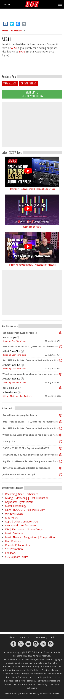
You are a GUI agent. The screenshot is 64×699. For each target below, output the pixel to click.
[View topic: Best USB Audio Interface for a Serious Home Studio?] (60, 360)
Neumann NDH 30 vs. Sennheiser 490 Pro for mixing (31, 454)
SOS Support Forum (16, 557)
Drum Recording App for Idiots (19, 332)
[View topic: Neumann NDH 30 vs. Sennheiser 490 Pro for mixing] (60, 454)
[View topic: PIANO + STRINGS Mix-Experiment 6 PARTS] (60, 448)
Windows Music (14, 513)
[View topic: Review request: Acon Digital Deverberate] (60, 468)
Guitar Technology (15, 505)
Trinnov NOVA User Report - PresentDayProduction (32, 264)
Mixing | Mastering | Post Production (17, 396)
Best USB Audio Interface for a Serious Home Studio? (31, 360)
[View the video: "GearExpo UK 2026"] (32, 209)
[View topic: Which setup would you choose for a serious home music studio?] (60, 374)
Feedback (10, 553)
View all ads (9, 83)
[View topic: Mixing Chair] (60, 441)
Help (52, 637)
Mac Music (11, 517)
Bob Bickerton (9, 392)
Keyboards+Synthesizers (19, 502)
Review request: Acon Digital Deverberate (26, 467)
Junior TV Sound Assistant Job (19, 474)
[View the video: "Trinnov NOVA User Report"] (32, 247)
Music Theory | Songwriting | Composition (30, 537)
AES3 (14, 48)
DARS (22, 51)
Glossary (17, 30)
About (12, 637)
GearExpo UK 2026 (32, 226)
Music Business (14, 533)
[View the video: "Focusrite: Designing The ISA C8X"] (32, 172)
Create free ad (28, 83)
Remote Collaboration (18, 545)
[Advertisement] (32, 124)
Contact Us (24, 637)
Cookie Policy (40, 637)
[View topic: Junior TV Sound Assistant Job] (60, 474)
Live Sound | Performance (20, 525)
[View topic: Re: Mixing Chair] (60, 387)
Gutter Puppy (9, 337)
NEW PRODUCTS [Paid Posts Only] (25, 509)
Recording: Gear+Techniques (14, 341)
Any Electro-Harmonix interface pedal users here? (30, 461)
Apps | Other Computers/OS (21, 521)
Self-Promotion (14, 549)
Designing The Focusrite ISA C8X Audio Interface (32, 189)
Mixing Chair (9, 441)
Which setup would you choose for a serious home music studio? (31, 374)
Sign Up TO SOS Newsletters (32, 94)
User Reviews (13, 541)
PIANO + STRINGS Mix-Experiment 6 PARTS (25, 448)
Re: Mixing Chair (11, 387)
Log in (6, 4)
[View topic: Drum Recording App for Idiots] (60, 333)
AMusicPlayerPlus (11, 351)
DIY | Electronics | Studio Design (24, 529)
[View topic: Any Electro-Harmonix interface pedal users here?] (60, 461)
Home (5, 30)
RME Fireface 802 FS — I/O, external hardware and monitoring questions (31, 346)
